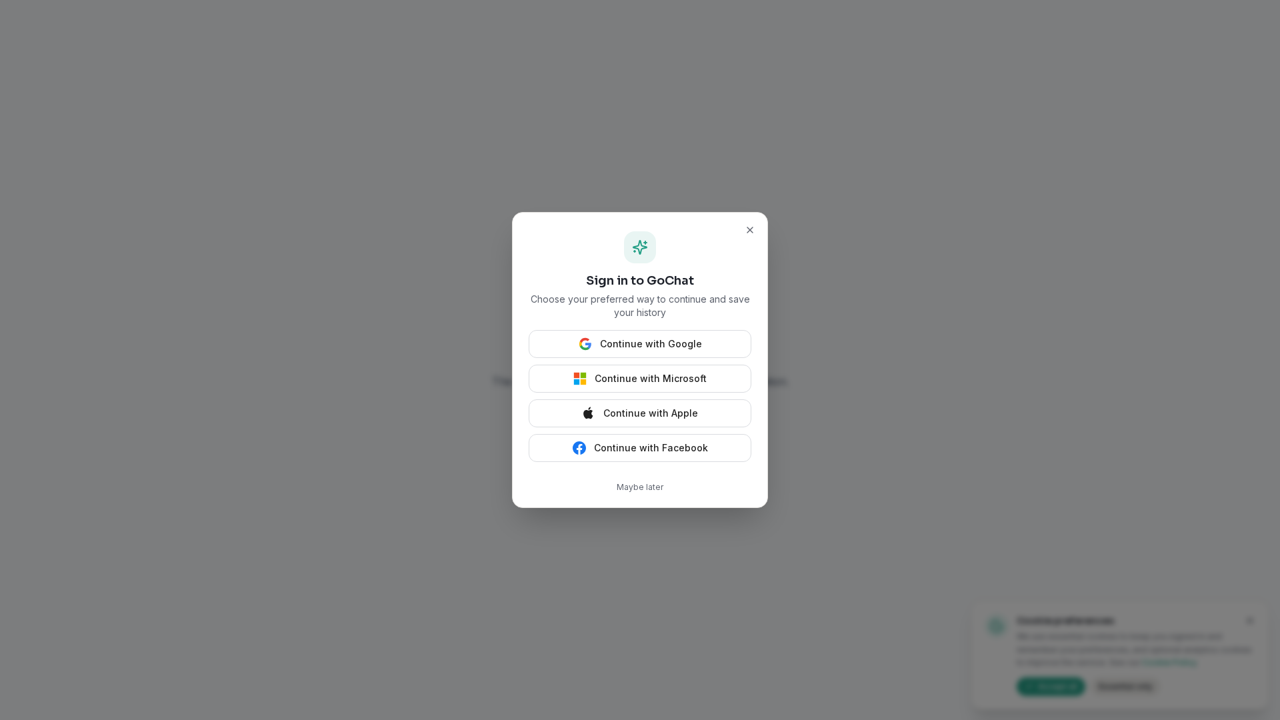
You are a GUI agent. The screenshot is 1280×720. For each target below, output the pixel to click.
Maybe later (640, 487)
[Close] (750, 230)
